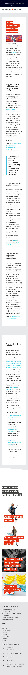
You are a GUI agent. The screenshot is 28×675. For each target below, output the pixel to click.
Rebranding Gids (6, 611)
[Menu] (24, 10)
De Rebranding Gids (20, 3)
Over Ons (4, 632)
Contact (12, 5)
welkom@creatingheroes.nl (14, 653)
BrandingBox (5, 638)
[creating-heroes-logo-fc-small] (11, 10)
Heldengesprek (6, 636)
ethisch (13, 52)
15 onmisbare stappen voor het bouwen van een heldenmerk (14, 418)
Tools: (10, 1)
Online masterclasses (7, 619)
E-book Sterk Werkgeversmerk (10, 617)
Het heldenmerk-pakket (9, 3)
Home (3, 627)
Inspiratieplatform (16, 1)
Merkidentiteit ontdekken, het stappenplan (12, 429)
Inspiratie (4, 634)
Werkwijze (4, 628)
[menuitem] (10, 1)
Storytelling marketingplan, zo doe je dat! (14, 443)
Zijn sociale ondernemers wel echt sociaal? (12, 243)
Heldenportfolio (6, 630)
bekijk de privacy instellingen (14, 666)
